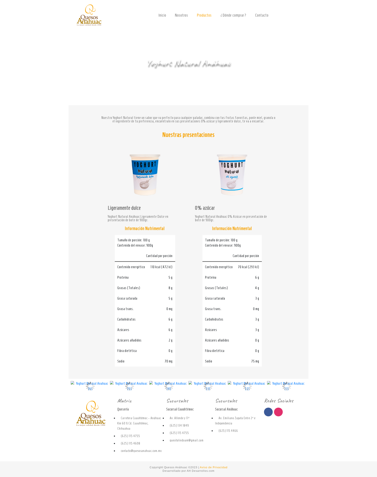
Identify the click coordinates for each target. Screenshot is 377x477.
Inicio (162, 15)
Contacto (262, 15)
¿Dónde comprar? (233, 15)
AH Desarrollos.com (200, 470)
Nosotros (181, 15)
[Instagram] (278, 412)
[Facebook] (268, 412)
